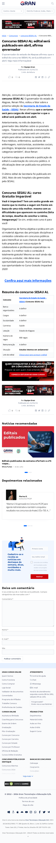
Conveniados (7, 696)
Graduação (6, 727)
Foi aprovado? (41, 703)
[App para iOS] (17, 812)
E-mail (5, 639)
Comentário (7, 599)
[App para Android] (22, 812)
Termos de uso (28, 801)
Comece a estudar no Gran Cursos (28, 375)
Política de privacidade (28, 798)
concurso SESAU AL (29, 36)
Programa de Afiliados (11, 699)
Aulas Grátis (35, 727)
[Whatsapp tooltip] (35, 812)
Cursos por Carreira (10, 739)
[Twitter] (44, 812)
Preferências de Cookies (12, 707)
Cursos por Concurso (10, 735)
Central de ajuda (39, 676)
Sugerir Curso (35, 731)
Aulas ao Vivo (35, 723)
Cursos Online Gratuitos (12, 755)
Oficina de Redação (10, 751)
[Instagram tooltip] (31, 812)
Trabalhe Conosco (9, 703)
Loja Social (6, 688)
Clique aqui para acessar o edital (33, 354)
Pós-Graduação (8, 731)
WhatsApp (36, 684)
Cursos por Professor (11, 747)
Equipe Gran (29, 67)
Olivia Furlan (7, 467)
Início (4, 36)
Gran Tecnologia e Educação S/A (37, 820)
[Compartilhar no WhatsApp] (45, 77)
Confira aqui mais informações (28, 280)
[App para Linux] (13, 812)
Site (3, 648)
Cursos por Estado (9, 743)
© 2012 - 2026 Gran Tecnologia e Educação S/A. (28, 794)
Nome (5, 630)
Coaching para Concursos (12, 720)
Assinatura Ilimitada (10, 716)
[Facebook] (39, 812)
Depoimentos (35, 716)
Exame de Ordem (9, 723)
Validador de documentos (12, 692)
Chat (34, 680)
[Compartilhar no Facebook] (35, 77)
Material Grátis (36, 720)
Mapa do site (28, 805)
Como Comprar (8, 684)
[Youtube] (26, 812)
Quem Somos (7, 676)
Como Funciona (8, 680)
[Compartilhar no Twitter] (38, 77)
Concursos (13, 36)
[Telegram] (48, 812)
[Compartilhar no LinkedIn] (42, 77)
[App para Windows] (8, 812)
